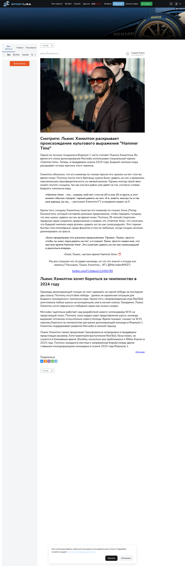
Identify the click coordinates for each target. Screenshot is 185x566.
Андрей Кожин (138, 53)
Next (35, 55)
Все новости (57, 4)
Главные (19, 48)
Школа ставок (132, 4)
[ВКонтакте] (41, 361)
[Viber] (48, 361)
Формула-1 (53, 54)
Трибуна (107, 4)
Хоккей (77, 4)
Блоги (43, 54)
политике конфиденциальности (81, 552)
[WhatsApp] (52, 361)
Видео (116, 4)
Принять (111, 558)
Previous (4, 55)
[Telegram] (55, 361)
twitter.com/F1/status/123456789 (92, 271)
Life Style (96, 4)
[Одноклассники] (45, 361)
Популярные (31, 48)
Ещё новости (19, 64)
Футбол (68, 4)
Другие (86, 4)
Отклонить (126, 558)
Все (8, 55)
